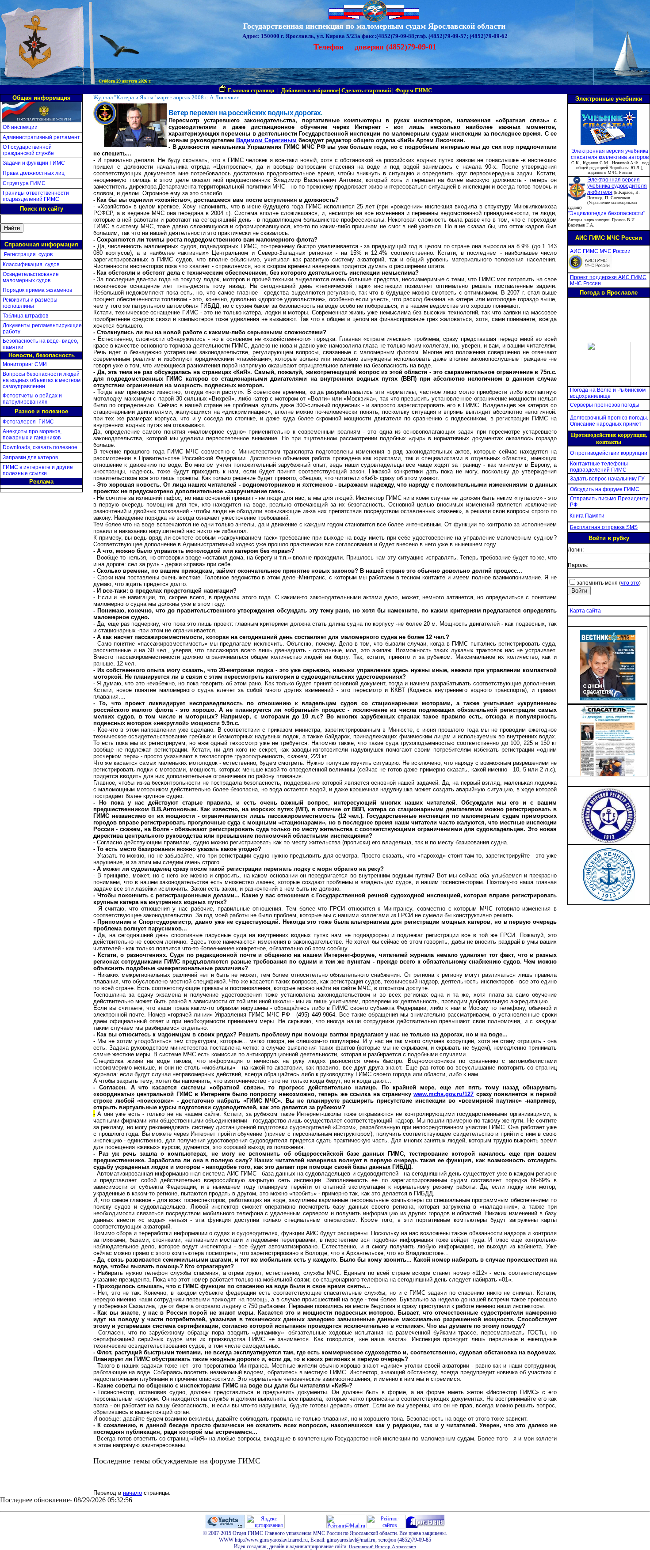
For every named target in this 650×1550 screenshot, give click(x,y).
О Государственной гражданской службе (28, 150)
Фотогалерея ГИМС (28, 422)
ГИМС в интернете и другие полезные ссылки (38, 470)
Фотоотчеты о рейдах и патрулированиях (32, 399)
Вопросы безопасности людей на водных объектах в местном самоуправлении (41, 380)
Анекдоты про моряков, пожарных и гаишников (32, 434)
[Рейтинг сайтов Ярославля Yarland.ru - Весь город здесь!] (386, 1527)
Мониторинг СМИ (25, 364)
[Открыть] (607, 698)
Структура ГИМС (24, 183)
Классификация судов (31, 264)
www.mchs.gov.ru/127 (443, 1094)
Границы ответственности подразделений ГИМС (36, 196)
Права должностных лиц (34, 173)
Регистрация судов (28, 254)
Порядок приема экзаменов (37, 290)
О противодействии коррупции (608, 453)
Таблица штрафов (25, 316)
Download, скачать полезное (40, 447)
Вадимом (249, 140)
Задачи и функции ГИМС (34, 163)
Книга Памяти (587, 516)
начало (132, 1493)
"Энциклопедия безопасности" (606, 213)
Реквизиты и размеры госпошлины (30, 303)
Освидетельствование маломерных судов (31, 277)
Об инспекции (20, 127)
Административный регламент (41, 137)
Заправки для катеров (30, 457)
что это (630, 583)
